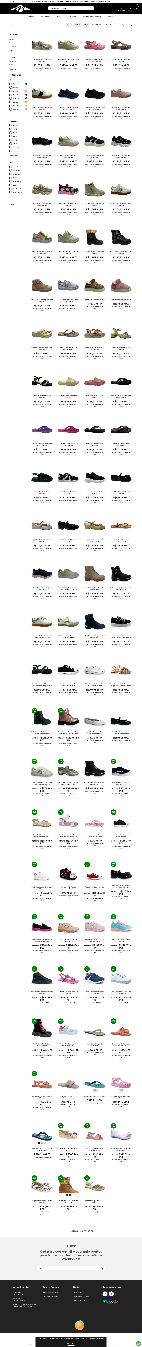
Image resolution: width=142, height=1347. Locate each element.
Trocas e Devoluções (80, 1301)
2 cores (95, 1090)
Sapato (11, 39)
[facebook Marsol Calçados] (14, 1)
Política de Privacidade (50, 1296)
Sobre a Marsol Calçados (51, 1292)
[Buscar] (91, 8)
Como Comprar (78, 1292)
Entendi (71, 1343)
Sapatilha (12, 46)
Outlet (111, 16)
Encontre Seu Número (92, 16)
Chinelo (12, 54)
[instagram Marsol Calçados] (11, 1)
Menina (60, 16)
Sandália (12, 43)
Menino (73, 16)
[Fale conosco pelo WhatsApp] (138, 1343)
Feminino (30, 16)
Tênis (11, 50)
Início (11, 25)
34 (85, 24)
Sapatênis (12, 57)
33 (67, 24)
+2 (45, 1142)
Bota (11, 65)
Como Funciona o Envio (81, 1296)
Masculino (45, 16)
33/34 (76, 24)
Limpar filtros (96, 25)
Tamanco (12, 61)
